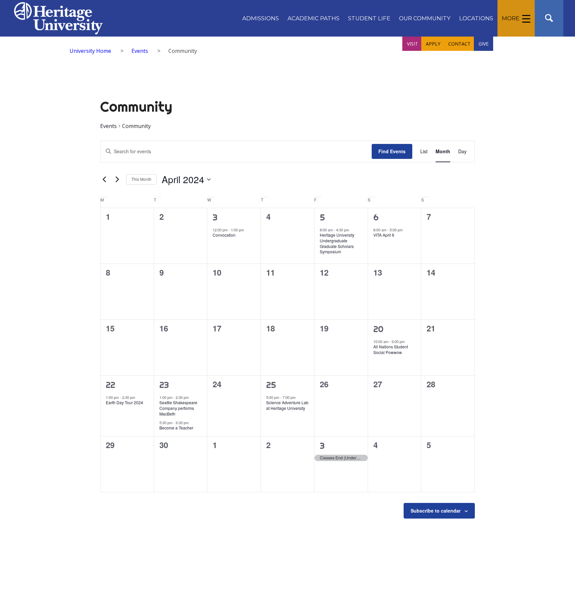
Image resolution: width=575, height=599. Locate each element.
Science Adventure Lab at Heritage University (287, 405)
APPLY (433, 44)
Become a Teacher (176, 427)
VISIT (412, 44)
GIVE (483, 44)
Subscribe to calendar (436, 510)
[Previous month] (104, 179)
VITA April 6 (383, 235)
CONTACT (459, 44)
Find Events (392, 151)
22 (110, 384)
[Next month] (117, 179)
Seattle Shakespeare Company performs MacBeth (178, 408)
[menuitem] (260, 18)
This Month (141, 179)
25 (271, 384)
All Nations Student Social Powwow (390, 349)
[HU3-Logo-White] (58, 18)
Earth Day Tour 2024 (124, 402)
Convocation (224, 235)
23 (164, 384)
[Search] (549, 18)
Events (108, 126)
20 (378, 328)
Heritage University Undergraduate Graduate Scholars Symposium (337, 243)
